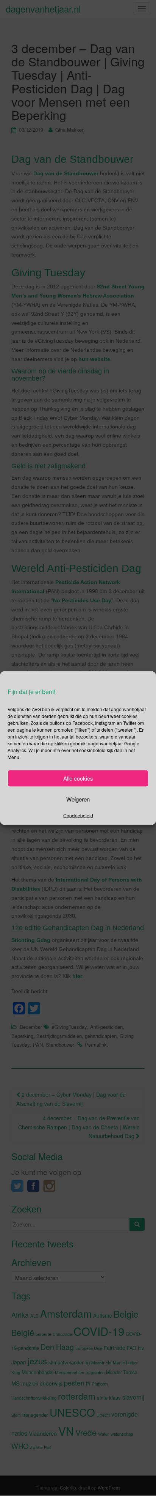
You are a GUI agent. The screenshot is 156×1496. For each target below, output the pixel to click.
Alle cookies (78, 778)
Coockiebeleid (78, 815)
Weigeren (78, 799)
